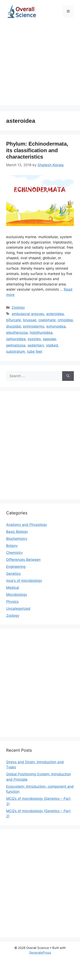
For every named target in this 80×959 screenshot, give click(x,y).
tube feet (34, 351)
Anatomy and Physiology (26, 525)
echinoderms (33, 326)
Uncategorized (18, 608)
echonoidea (56, 326)
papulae (49, 339)
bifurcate (13, 320)
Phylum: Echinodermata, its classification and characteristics (37, 150)
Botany (12, 546)
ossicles (34, 339)
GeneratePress (40, 952)
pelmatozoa (15, 345)
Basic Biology (17, 532)
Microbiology (16, 595)
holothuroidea (41, 332)
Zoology (18, 307)
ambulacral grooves (28, 314)
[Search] (68, 376)
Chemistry (14, 553)
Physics (12, 602)
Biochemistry (16, 539)
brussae (29, 320)
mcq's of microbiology (24, 581)
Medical (12, 588)
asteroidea (55, 314)
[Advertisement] (40, 65)
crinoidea (65, 320)
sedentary (35, 345)
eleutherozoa (17, 332)
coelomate (47, 320)
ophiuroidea (16, 339)
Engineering (15, 567)
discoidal (13, 326)
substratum (15, 351)
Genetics (13, 574)
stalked (52, 345)
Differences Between (23, 560)
